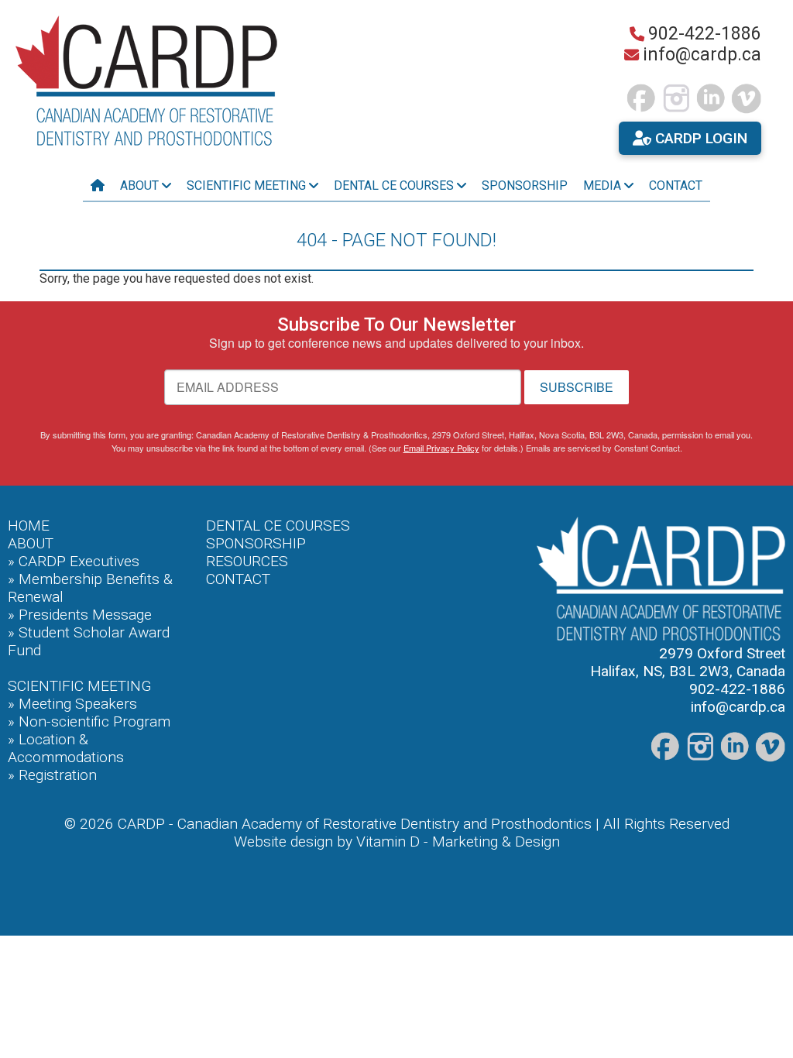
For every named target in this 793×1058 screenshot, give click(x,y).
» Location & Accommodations (66, 748)
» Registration (52, 775)
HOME (29, 525)
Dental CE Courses (395, 185)
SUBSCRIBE (576, 387)
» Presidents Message (80, 614)
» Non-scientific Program (89, 721)
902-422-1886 (704, 33)
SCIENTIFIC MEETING (80, 686)
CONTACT (238, 579)
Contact (675, 185)
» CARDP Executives (73, 561)
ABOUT (30, 543)
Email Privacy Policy (441, 447)
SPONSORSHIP (256, 543)
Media (603, 185)
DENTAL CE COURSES (278, 525)
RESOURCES (247, 561)
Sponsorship (525, 185)
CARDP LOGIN (699, 138)
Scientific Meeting (248, 185)
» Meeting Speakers (72, 704)
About (141, 185)
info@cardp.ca (702, 54)
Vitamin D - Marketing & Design (458, 841)
